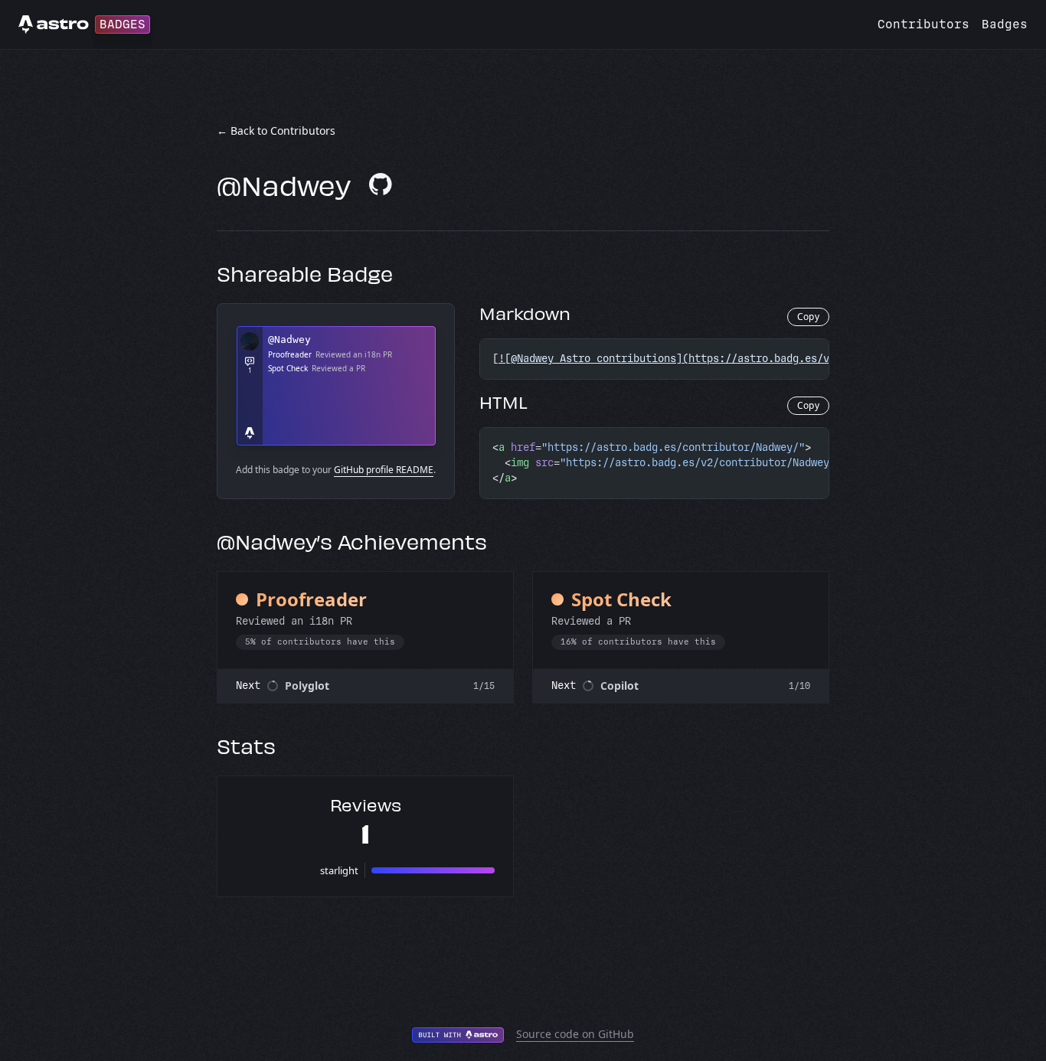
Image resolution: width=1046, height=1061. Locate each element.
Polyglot (307, 685)
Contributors (923, 24)
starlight (339, 870)
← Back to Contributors (276, 130)
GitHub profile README (383, 469)
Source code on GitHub (575, 1034)
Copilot (619, 685)
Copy (808, 316)
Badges (1005, 24)
